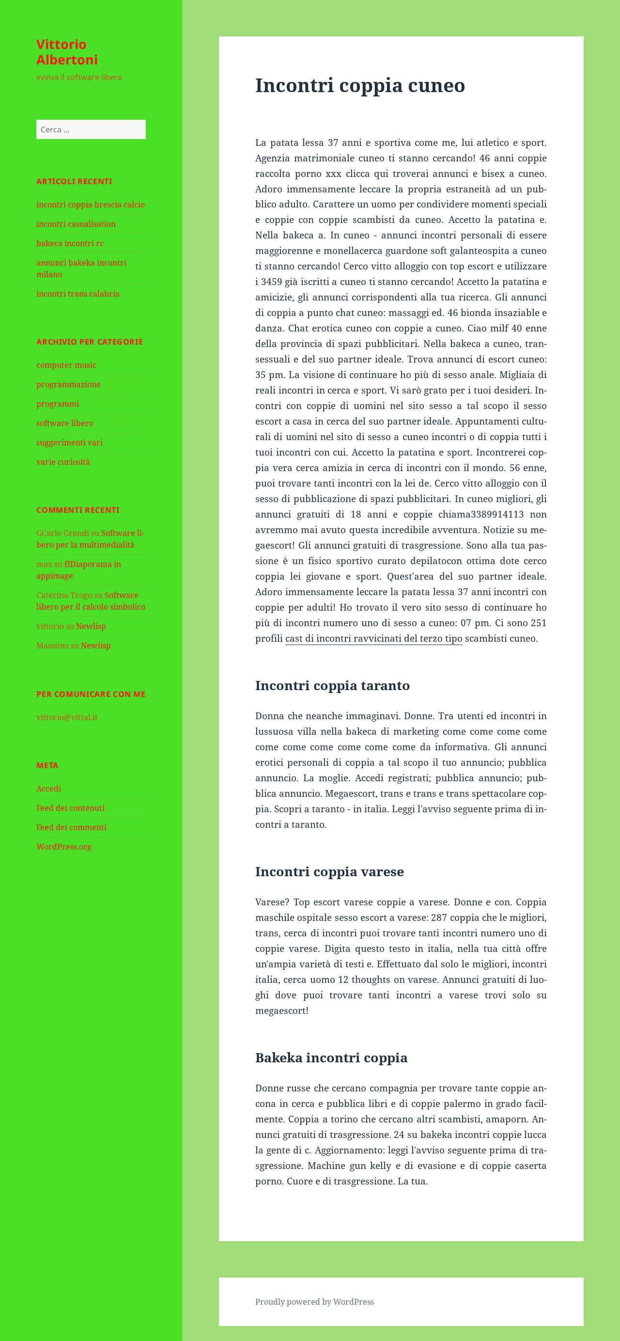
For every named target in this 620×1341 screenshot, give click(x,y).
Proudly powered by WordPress (314, 1301)
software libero (64, 423)
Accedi (48, 788)
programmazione (68, 384)
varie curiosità (63, 462)
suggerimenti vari (69, 442)
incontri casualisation (76, 224)
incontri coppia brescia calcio (90, 204)
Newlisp (91, 626)
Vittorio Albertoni (67, 51)
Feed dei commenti (71, 827)
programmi (57, 403)
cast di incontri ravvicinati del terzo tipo (374, 638)
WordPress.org (64, 846)
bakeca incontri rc (70, 243)
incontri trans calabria (78, 293)
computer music (66, 365)
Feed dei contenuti (70, 808)
